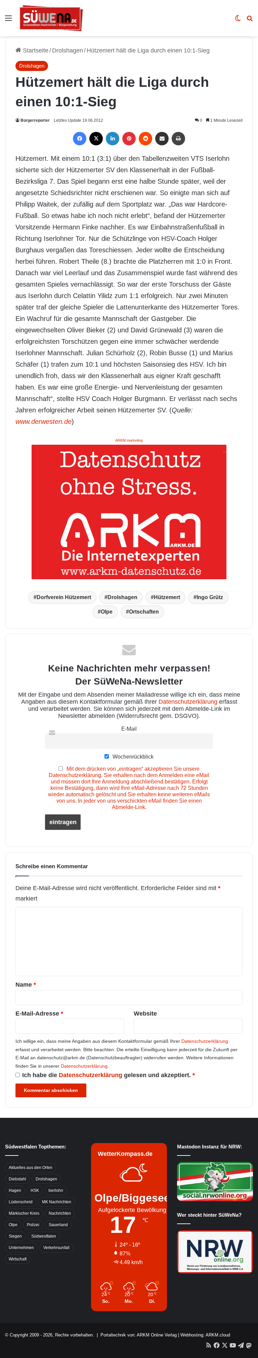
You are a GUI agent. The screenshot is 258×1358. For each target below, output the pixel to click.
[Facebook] (79, 138)
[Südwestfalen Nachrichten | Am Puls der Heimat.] (51, 18)
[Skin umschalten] (237, 20)
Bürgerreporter (35, 120)
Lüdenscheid (21, 1202)
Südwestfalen (43, 1236)
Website (145, 1013)
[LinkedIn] (112, 138)
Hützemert (167, 597)
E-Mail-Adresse (39, 1013)
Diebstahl (17, 1179)
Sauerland (58, 1224)
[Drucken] (178, 138)
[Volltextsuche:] (249, 20)
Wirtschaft (18, 1259)
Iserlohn (55, 1190)
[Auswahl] (8, 20)
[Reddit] (145, 138)
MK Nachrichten (56, 1202)
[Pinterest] (129, 138)
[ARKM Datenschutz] (129, 511)
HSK (35, 1190)
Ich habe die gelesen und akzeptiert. (108, 1075)
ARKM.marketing (129, 440)
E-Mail (129, 729)
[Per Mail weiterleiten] (162, 138)
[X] (96, 138)
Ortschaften (144, 612)
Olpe (107, 612)
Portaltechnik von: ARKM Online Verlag (138, 1334)
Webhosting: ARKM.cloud (205, 1334)
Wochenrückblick (132, 757)
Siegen (15, 1236)
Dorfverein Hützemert (64, 597)
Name (25, 984)
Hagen (15, 1190)
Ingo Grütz (210, 597)
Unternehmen (21, 1247)
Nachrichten (60, 1213)
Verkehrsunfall (56, 1247)
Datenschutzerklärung (188, 701)
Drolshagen (67, 50)
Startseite (34, 50)
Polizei (33, 1224)
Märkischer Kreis (24, 1213)
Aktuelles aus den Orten (30, 1167)
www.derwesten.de (43, 421)
